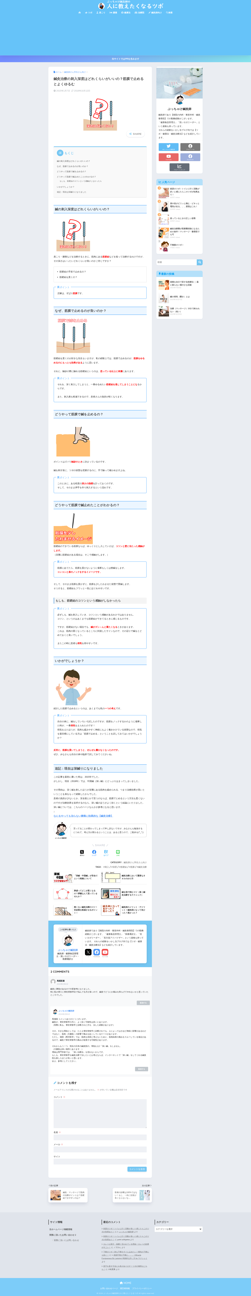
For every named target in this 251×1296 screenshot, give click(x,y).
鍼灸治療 (142, 867)
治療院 (141, 12)
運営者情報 (125, 1288)
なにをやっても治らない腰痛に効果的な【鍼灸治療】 (83, 816)
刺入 (107, 867)
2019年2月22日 (62, 984)
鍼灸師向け (156, 12)
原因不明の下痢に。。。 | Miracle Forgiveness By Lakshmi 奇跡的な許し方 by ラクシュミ (124, 1256)
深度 (115, 867)
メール (58, 1144)
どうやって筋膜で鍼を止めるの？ (71, 171)
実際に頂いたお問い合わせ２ (62, 1235)
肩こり (102, 12)
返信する (143, 1003)
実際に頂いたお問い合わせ (66, 1240)
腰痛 (114, 12)
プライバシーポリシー (142, 1288)
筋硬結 (124, 867)
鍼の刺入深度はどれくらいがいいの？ (73, 161)
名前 (57, 1132)
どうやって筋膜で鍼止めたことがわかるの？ (76, 177)
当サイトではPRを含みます (125, 59)
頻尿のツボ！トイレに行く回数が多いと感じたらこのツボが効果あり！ (125, 1238)
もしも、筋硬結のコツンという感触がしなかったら (81, 181)
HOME (127, 1283)
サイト (57, 1156)
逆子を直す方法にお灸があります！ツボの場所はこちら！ (124, 1267)
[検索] (200, 262)
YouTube (105, 956)
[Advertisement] (125, 36)
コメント (59, 1097)
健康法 (127, 12)
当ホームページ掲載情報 (60, 1229)
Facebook (96, 956)
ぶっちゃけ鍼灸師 (66, 1011)
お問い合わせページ (109, 1288)
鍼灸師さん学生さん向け (135, 862)
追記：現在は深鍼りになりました (71, 192)
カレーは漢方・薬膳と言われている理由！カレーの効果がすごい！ (125, 1245)
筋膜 (132, 867)
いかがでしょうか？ (66, 187)
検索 (170, 12)
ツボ (90, 12)
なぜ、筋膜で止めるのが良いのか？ (72, 166)
